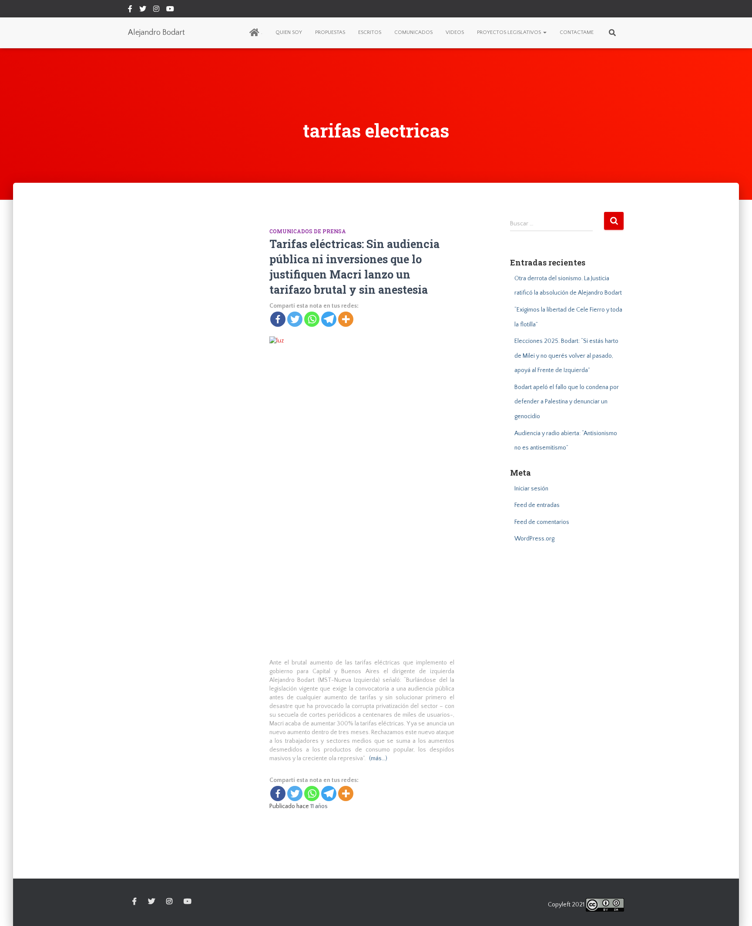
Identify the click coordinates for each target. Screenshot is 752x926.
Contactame (577, 32)
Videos (455, 32)
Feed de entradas (537, 505)
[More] (345, 319)
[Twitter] (294, 319)
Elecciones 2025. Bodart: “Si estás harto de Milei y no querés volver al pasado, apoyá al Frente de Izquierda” (566, 356)
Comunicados (413, 32)
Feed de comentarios (541, 522)
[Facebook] (277, 319)
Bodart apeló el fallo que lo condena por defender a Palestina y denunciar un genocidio (566, 402)
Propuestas (330, 32)
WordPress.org (534, 538)
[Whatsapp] (311, 319)
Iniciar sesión (531, 488)
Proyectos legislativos (509, 32)
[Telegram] (328, 319)
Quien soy (288, 32)
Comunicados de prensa (307, 231)
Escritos (369, 32)
